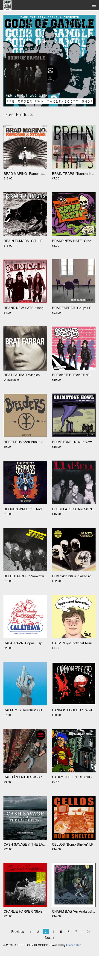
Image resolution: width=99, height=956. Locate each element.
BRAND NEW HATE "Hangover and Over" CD (37, 307)
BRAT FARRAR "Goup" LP (71, 307)
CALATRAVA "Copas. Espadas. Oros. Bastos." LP (40, 642)
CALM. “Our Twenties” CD (23, 709)
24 (88, 931)
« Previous (16, 931)
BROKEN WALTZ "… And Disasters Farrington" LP (41, 508)
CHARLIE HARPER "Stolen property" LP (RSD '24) (41, 911)
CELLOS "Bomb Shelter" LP (72, 844)
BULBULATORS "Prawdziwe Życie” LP (32, 575)
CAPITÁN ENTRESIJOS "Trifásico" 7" (31, 776)
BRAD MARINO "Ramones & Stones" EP (34, 173)
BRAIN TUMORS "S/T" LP (23, 240)
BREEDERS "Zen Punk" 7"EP (26, 441)
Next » (49, 937)
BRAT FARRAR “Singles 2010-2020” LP (33, 374)
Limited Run (73, 945)
